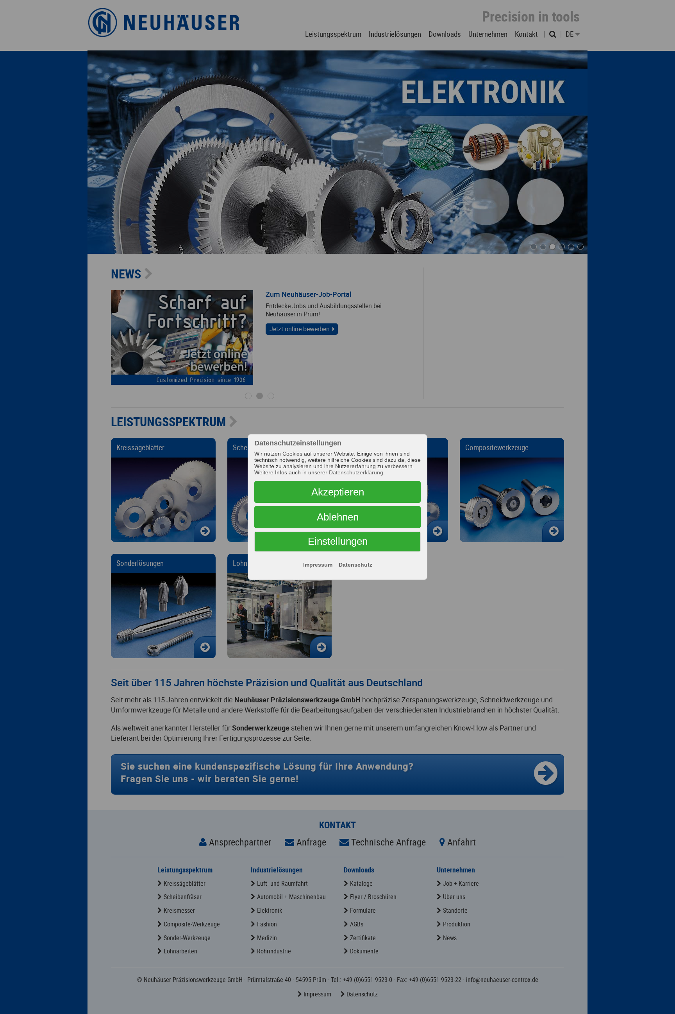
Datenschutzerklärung (356, 472)
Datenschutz (355, 565)
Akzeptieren (337, 491)
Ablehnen (338, 516)
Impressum (317, 565)
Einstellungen (338, 541)
